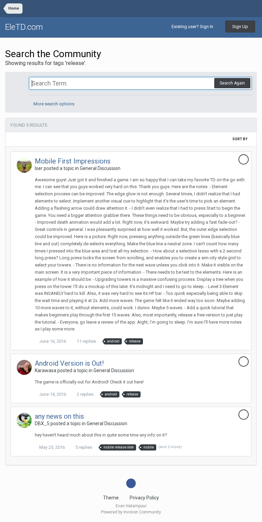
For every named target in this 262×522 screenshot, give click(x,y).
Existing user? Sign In (193, 26)
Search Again (232, 83)
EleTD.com (24, 27)
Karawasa (45, 370)
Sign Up (240, 26)
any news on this (59, 416)
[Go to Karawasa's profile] (24, 367)
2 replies (84, 394)
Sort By (240, 139)
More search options (53, 103)
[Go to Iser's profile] (24, 165)
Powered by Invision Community (131, 512)
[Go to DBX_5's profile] (24, 420)
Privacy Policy (144, 497)
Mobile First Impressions (73, 161)
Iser (39, 168)
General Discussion (100, 168)
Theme (111, 497)
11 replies (86, 341)
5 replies (83, 447)
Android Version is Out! (69, 363)
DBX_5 (42, 423)
